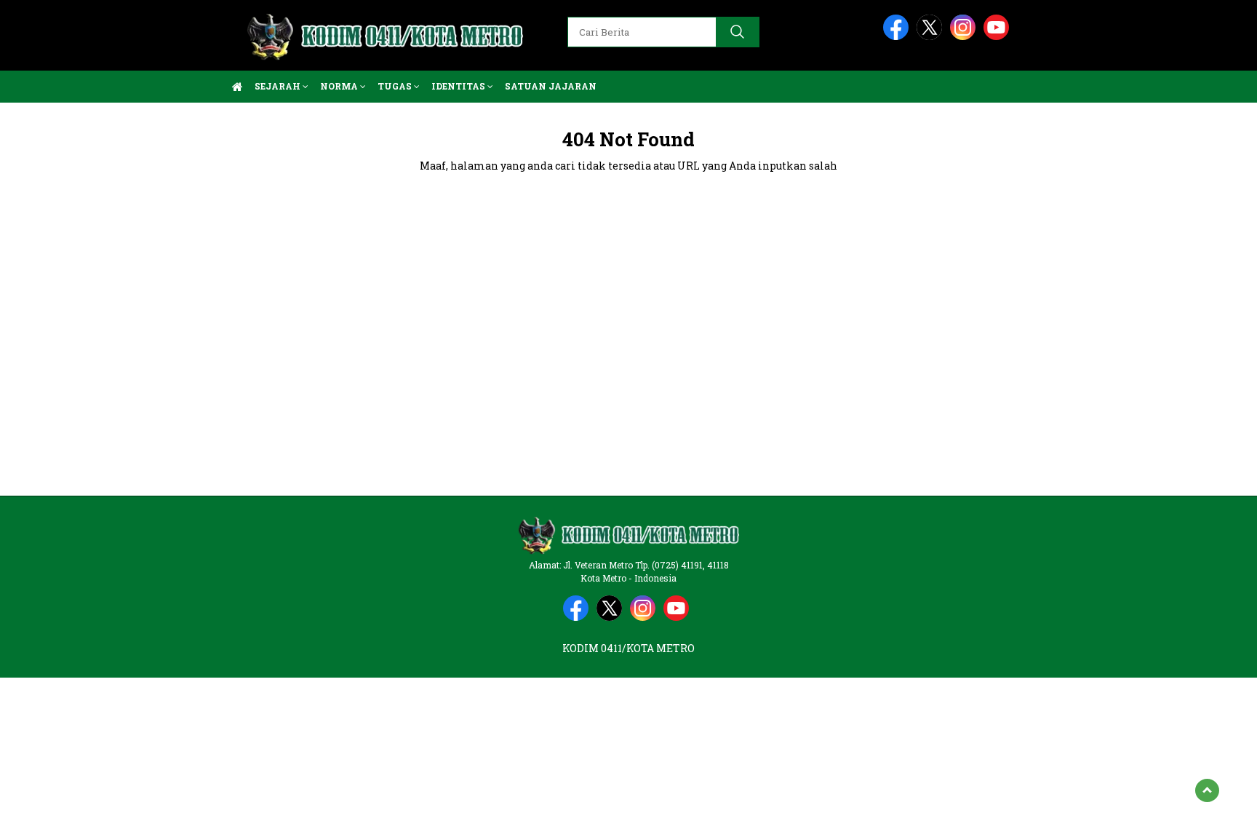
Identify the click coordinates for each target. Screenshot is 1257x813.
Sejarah (279, 86)
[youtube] (998, 36)
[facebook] (898, 36)
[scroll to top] (1207, 790)
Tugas (396, 86)
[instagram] (965, 36)
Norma (340, 86)
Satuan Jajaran (550, 86)
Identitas (459, 86)
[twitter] (932, 36)
